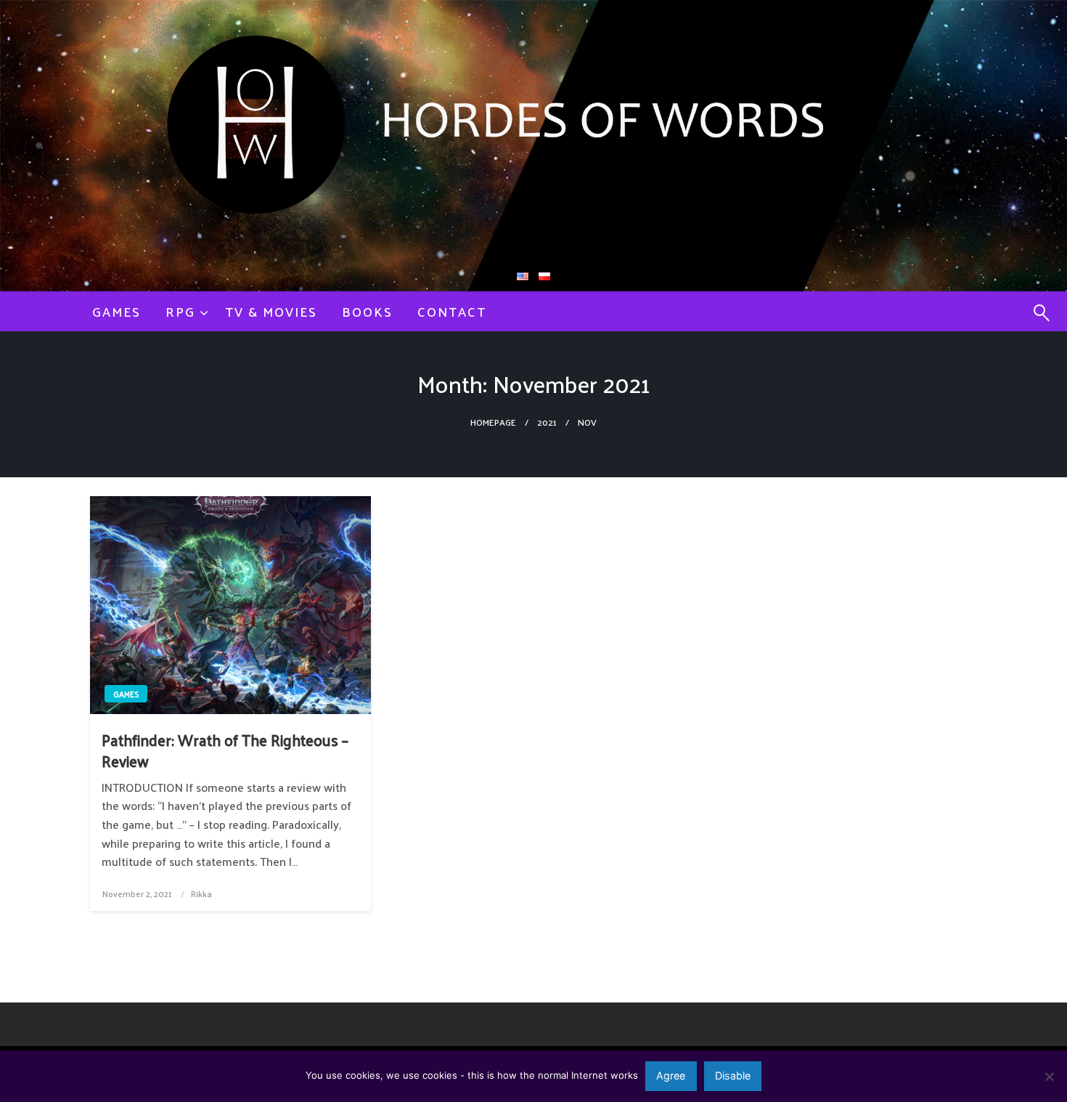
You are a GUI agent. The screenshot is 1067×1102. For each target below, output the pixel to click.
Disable (733, 1075)
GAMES (116, 311)
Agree (670, 1075)
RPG (180, 311)
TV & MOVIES (271, 311)
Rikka (201, 894)
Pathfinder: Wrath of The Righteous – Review (225, 750)
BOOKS (367, 311)
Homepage (493, 421)
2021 (547, 421)
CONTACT (451, 311)
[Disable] (1049, 1076)
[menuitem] (116, 311)
